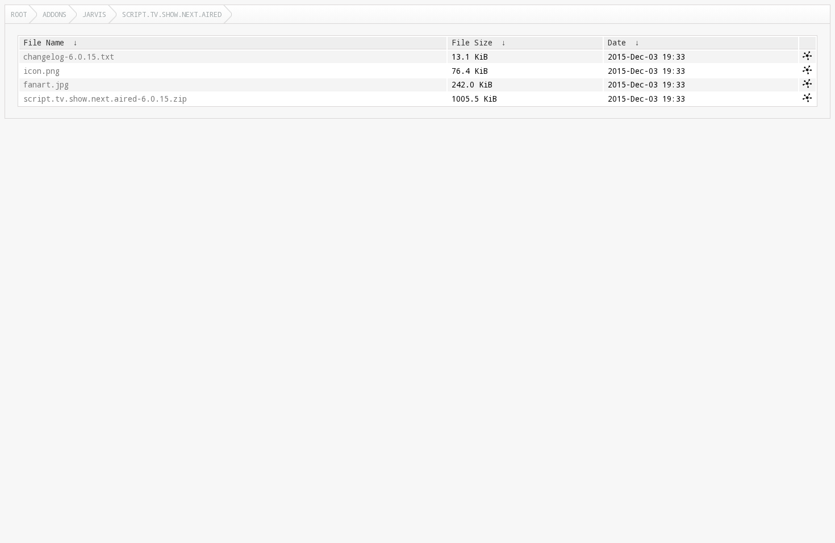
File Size (472, 42)
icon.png (41, 71)
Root (19, 14)
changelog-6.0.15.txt (68, 57)
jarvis (94, 14)
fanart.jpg (46, 85)
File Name (43, 42)
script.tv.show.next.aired (172, 14)
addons (54, 14)
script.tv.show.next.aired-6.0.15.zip (105, 99)
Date (617, 42)
